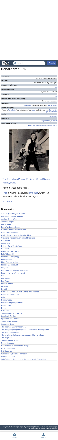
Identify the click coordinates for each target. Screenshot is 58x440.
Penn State (12, 110)
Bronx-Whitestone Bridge (10, 227)
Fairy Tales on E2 (7, 254)
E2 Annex (7, 201)
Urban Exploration (8, 348)
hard (50, 110)
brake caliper (6, 224)
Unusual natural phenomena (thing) (15, 346)
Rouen (3, 308)
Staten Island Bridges (9, 322)
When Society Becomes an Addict (14, 354)
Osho (3, 297)
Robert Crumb (6, 305)
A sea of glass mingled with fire (13, 214)
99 (56, 87)
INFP (3, 276)
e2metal (54, 121)
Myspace (4, 286)
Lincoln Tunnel (7, 284)
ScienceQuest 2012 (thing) (11, 313)
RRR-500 (5, 311)
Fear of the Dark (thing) (10, 257)
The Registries (6, 338)
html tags (33, 193)
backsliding (27, 105)
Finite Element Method (9, 262)
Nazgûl (4, 289)
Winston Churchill (8, 357)
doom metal (5, 243)
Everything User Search (10, 251)
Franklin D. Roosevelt (9, 265)
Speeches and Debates (10, 319)
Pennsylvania (6, 300)
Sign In (52, 63)
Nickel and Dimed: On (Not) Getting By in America (20, 292)
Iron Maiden (5, 278)
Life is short (53, 116)
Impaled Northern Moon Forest (13, 273)
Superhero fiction (7, 324)
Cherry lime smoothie (9, 233)
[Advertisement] (29, 30)
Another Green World (9, 219)
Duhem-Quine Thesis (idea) (12, 246)
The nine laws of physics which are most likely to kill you (22, 335)
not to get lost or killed (51, 111)
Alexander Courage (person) (12, 216)
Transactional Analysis (9, 340)
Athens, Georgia (7, 222)
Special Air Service (8, 316)
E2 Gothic (5, 249)
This (5, 193)
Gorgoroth (5, 268)
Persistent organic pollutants (12, 303)
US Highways (6, 351)
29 (56, 96)
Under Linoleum (7, 343)
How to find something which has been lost (42, 125)
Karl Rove (5, 281)
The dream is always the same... (13, 327)
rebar (33, 110)
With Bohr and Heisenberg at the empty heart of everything (23, 359)
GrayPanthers (45, 121)
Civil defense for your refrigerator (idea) (16, 235)
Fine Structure (6, 260)
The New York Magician (10, 332)
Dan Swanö (5, 241)
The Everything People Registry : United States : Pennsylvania (27, 181)
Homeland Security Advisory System (15, 270)
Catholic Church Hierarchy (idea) (13, 230)
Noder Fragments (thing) (10, 295)
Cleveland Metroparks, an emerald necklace (18, 238)
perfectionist (52, 105)
